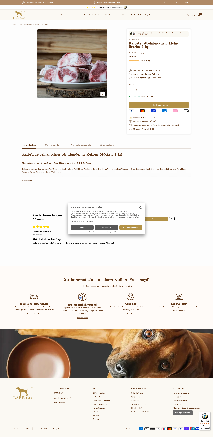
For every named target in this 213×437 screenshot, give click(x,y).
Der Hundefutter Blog (101, 400)
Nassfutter (108, 15)
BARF (63, 15)
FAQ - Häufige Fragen (101, 404)
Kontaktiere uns (99, 408)
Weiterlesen (27, 180)
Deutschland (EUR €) (21, 429)
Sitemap (96, 419)
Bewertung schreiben (149, 219)
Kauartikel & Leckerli (77, 15)
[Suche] (188, 15)
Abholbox (135, 400)
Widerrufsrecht (179, 404)
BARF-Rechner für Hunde (141, 412)
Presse (95, 412)
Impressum (177, 397)
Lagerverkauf (136, 397)
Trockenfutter (94, 15)
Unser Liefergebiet (34, 314)
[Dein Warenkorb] (199, 15)
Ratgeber (148, 15)
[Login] (193, 15)
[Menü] (209, 413)
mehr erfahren (82, 317)
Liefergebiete (98, 397)
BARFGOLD (134, 40)
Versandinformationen (181, 393)
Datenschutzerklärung (181, 400)
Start (14, 24)
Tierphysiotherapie (138, 404)
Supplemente (121, 15)
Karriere (96, 415)
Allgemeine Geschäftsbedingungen (186, 408)
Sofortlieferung (137, 393)
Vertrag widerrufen (182, 413)
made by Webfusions (58, 429)
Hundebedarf (135, 15)
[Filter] (172, 219)
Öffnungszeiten (99, 393)
